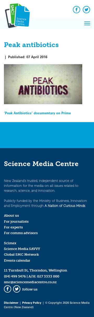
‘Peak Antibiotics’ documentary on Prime (37, 113)
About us (11, 215)
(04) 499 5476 (15, 276)
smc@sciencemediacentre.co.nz (30, 282)
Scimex (10, 243)
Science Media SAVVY (22, 249)
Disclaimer (11, 303)
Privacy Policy (31, 303)
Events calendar (17, 260)
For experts (13, 227)
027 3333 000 (48, 276)
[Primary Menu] (87, 23)
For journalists (16, 221)
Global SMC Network (21, 254)
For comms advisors (21, 233)
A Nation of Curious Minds (65, 206)
